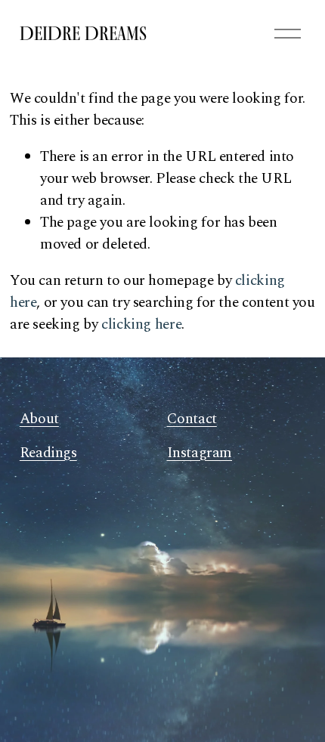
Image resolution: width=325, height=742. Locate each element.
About (39, 419)
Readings (48, 453)
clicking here (141, 324)
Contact (192, 419)
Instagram (200, 453)
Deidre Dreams (83, 33)
